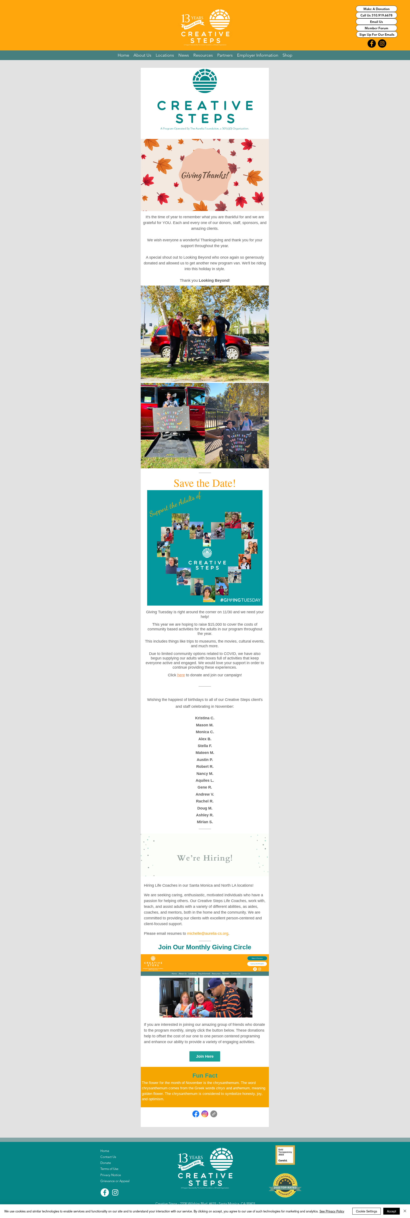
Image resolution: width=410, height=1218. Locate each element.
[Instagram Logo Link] (382, 43)
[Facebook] (105, 1192)
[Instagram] (115, 1192)
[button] (142, 55)
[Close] (404, 1211)
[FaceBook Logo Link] (372, 43)
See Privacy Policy (331, 1211)
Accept (391, 1211)
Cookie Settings (366, 1211)
